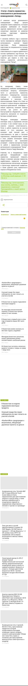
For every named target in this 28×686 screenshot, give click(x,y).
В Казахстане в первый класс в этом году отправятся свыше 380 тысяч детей (14, 321)
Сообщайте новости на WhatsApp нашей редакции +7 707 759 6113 (13, 176)
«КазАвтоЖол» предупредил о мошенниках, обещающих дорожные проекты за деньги (14, 284)
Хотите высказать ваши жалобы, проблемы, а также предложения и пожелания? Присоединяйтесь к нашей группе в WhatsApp (13, 187)
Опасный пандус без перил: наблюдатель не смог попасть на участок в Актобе (13, 294)
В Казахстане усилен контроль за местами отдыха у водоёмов (13, 330)
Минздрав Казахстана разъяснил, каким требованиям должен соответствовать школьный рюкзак (13, 338)
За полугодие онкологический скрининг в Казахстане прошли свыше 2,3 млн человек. (12, 311)
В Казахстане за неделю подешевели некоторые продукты (14, 303)
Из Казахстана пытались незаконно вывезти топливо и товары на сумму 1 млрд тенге (14, 348)
